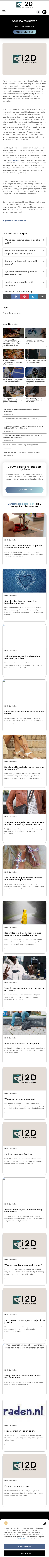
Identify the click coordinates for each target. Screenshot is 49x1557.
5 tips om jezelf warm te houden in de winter (24, 712)
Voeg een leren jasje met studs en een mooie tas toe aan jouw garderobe (24, 823)
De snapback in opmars (16, 1486)
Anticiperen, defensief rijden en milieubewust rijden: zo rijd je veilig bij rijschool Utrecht (23, 427)
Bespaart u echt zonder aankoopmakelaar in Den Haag (34, 341)
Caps (4, 313)
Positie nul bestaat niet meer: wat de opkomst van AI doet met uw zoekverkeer (22, 436)
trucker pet (14, 160)
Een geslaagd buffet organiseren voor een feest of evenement (12, 362)
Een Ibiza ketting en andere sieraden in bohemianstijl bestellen (23, 878)
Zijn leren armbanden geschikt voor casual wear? (25, 273)
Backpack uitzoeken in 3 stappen (21, 1043)
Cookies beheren (24, 1553)
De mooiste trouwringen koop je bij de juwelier (24, 1321)
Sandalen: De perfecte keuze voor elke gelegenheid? (24, 768)
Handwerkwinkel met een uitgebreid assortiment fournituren (23, 546)
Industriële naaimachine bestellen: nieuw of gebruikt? (22, 657)
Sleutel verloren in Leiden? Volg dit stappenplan (20, 445)
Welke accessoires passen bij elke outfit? (25, 241)
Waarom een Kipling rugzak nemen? (23, 1265)
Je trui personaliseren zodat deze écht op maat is (24, 989)
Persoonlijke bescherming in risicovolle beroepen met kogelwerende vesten (35, 381)
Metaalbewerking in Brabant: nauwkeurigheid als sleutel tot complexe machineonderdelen (12, 342)
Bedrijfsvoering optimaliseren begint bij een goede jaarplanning (13, 400)
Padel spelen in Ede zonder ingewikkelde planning (13, 380)
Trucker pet (15, 313)
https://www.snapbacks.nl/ (14, 220)
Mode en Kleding (24, 32)
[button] (44, 1523)
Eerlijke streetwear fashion (18, 1154)
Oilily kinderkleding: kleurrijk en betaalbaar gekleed (20, 602)
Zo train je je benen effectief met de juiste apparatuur (35, 361)
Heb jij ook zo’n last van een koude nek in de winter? (22, 1376)
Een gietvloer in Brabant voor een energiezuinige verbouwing (21, 410)
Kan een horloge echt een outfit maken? (25, 262)
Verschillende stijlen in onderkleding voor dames (23, 1210)
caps (40, 148)
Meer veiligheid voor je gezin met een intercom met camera (34, 400)
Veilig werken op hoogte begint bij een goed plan (21, 452)
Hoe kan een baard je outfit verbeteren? (25, 283)
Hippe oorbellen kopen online (19, 1431)
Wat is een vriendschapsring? (19, 1099)
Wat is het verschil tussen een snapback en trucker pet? (25, 252)
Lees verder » (8, 414)
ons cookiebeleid (18, 1539)
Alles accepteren (24, 1547)
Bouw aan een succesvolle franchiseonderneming (21, 419)
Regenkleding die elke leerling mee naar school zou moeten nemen (22, 934)
